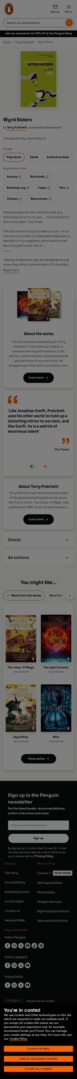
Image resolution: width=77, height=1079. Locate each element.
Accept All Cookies (38, 1068)
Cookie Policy (18, 1038)
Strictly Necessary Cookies (39, 1058)
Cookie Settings (38, 1048)
